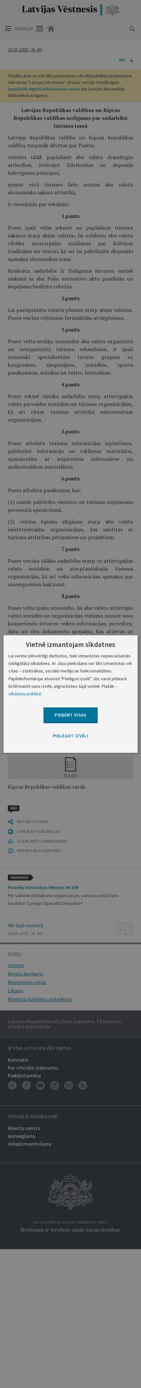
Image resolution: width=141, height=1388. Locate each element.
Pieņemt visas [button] (70, 715)
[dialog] (71, 694)
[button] (70, 736)
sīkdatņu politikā (25, 694)
